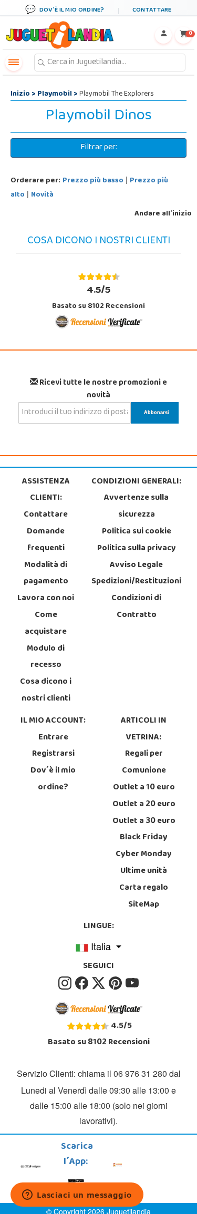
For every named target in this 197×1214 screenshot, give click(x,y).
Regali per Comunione (144, 762)
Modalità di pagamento (46, 574)
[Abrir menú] (13, 62)
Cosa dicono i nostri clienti (45, 690)
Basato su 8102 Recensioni (98, 297)
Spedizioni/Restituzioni (136, 581)
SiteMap (143, 905)
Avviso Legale (136, 565)
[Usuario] (163, 35)
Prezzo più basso (93, 181)
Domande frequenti (46, 540)
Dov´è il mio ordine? (53, 779)
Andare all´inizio (163, 214)
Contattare (46, 515)
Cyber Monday (144, 854)
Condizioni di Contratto (136, 607)
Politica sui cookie (136, 531)
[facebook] (82, 983)
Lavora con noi (45, 598)
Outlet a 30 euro (143, 821)
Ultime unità (143, 871)
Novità (42, 195)
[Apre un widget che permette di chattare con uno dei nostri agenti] (77, 1195)
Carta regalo (143, 888)
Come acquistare (46, 624)
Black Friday (144, 837)
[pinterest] (116, 983)
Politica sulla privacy (136, 548)
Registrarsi (53, 754)
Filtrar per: (98, 147)
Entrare (53, 737)
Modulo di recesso (46, 657)
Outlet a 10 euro (144, 787)
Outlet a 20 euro (143, 804)
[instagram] (65, 983)
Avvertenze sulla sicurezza (136, 506)
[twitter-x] (99, 983)
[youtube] (132, 983)
